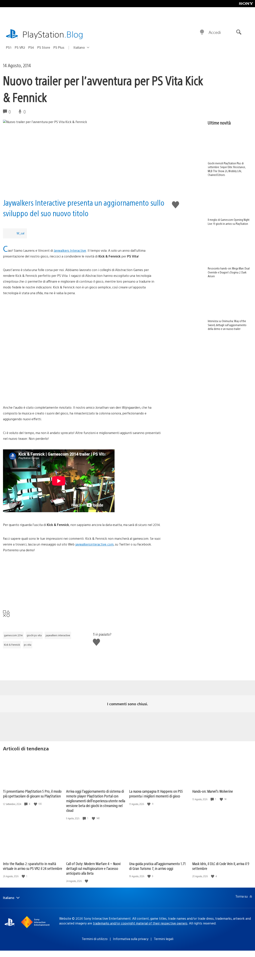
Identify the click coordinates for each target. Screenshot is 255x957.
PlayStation (52, 34)
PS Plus (58, 47)
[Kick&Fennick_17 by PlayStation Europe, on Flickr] (82, 349)
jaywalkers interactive (58, 635)
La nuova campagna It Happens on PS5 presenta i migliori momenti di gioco (156, 793)
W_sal (20, 233)
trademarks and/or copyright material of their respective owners (140, 923)
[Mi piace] (36, 804)
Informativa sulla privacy (130, 939)
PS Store (43, 47)
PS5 (9, 47)
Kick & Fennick (12, 644)
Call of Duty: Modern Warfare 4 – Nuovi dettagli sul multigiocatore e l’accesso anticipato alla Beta (93, 868)
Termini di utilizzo (95, 939)
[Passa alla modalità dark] (202, 32)
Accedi (215, 32)
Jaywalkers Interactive (70, 250)
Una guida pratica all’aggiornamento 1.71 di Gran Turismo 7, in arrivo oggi (157, 866)
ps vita (27, 644)
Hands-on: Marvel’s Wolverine (212, 791)
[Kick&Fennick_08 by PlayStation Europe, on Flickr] (82, 576)
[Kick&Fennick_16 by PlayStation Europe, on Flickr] (82, 319)
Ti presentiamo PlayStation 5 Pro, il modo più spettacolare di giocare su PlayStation (32, 793)
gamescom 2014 (13, 635)
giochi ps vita (34, 635)
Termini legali (163, 939)
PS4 (31, 47)
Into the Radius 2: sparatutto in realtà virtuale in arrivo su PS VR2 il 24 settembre (32, 866)
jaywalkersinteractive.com (94, 544)
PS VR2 (20, 47)
